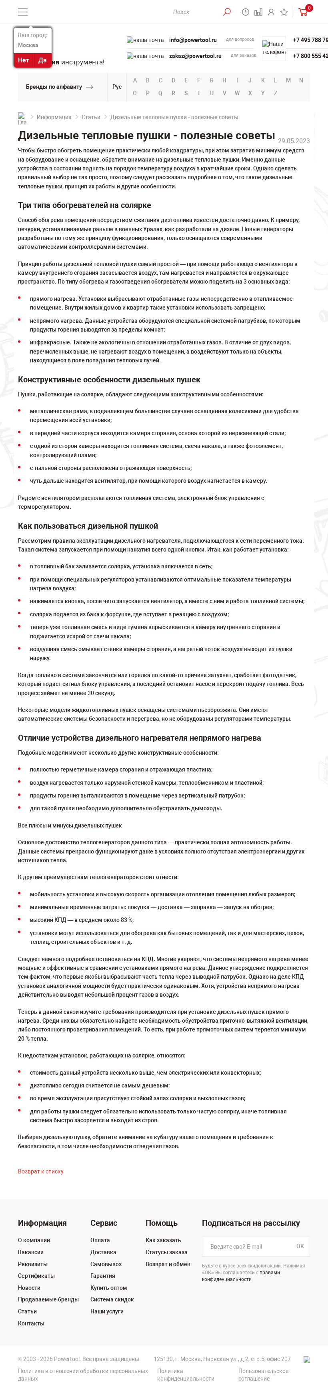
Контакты (31, 1323)
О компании (34, 1240)
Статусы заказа (167, 1252)
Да (42, 60)
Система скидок (112, 1299)
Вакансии (31, 1252)
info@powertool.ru (193, 40)
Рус (117, 87)
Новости (29, 1288)
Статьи (91, 117)
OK (300, 1246)
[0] (301, 12)
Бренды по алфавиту (54, 87)
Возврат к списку (41, 1171)
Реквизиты (33, 1264)
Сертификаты (36, 1276)
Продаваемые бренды (48, 1299)
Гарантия (102, 1276)
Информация (54, 117)
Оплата (100, 1240)
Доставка (103, 1252)
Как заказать (163, 1240)
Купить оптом (108, 1288)
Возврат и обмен (168, 1264)
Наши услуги (107, 1311)
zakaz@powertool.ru (195, 56)
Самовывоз (106, 1264)
